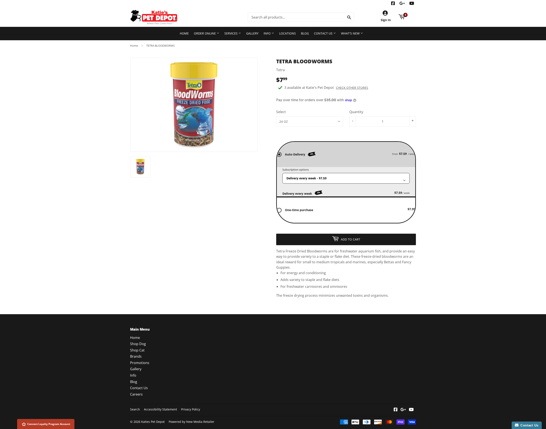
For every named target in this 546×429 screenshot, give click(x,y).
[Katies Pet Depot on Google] (402, 4)
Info (268, 33)
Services (231, 33)
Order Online (205, 33)
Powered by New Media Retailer (191, 422)
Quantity (356, 111)
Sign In (386, 20)
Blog (305, 33)
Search (135, 409)
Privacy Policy (190, 409)
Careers (136, 394)
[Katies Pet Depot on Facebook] (393, 4)
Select (281, 111)
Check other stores (352, 88)
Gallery (252, 33)
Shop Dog (138, 343)
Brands (136, 356)
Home (184, 33)
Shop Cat (137, 350)
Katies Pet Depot (153, 422)
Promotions (139, 362)
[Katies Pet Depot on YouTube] (411, 4)
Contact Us (323, 33)
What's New (350, 33)
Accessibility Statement (160, 409)
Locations (287, 33)
